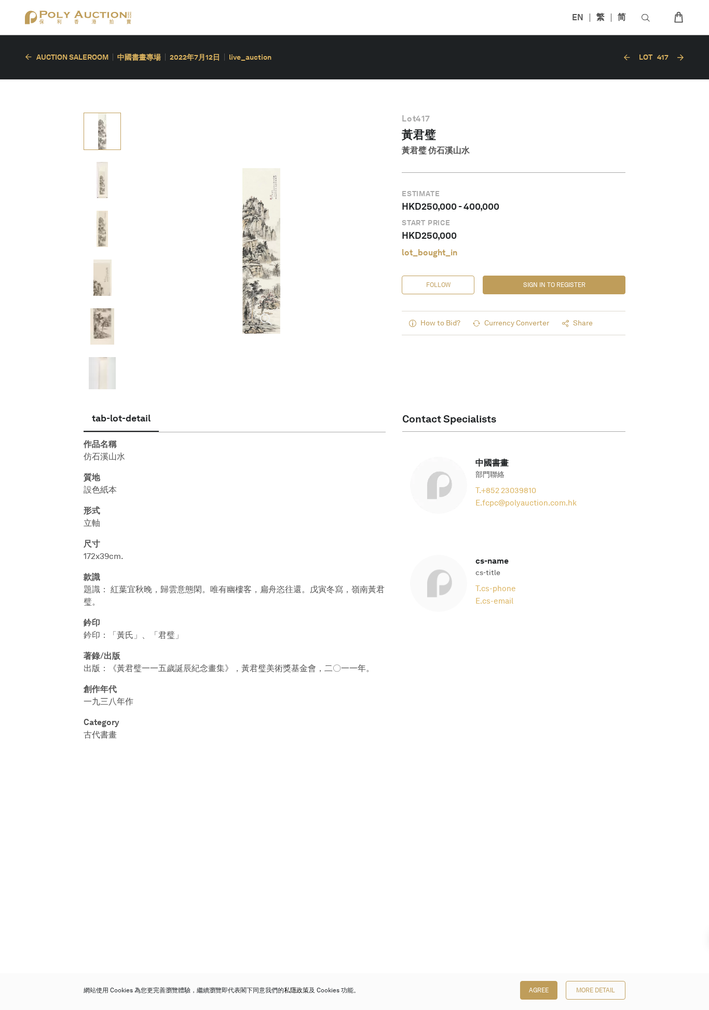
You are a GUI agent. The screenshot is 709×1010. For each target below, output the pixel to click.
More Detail (595, 990)
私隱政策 (296, 990)
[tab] (121, 418)
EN (577, 17)
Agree (539, 990)
